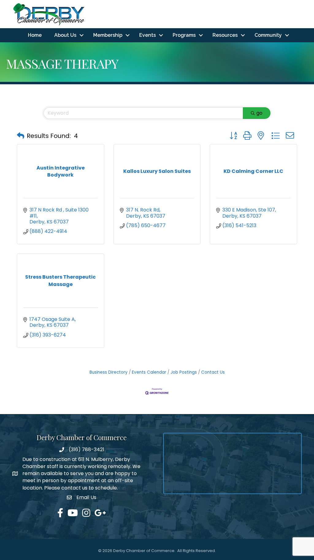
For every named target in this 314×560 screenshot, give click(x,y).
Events (147, 35)
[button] (20, 135)
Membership (107, 35)
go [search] (259, 112)
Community (268, 35)
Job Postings (183, 372)
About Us (65, 35)
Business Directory (109, 372)
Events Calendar (149, 372)
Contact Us (213, 372)
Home (35, 35)
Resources (225, 35)
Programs (184, 35)
